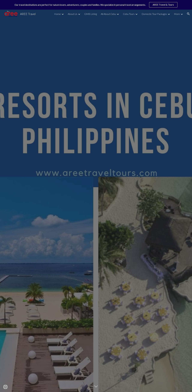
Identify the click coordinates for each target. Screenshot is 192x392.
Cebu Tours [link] (129, 13)
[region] (96, 5)
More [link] (177, 13)
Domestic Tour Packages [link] (154, 13)
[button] (188, 13)
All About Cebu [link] (108, 13)
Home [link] (57, 13)
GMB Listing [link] (90, 13)
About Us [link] (72, 13)
